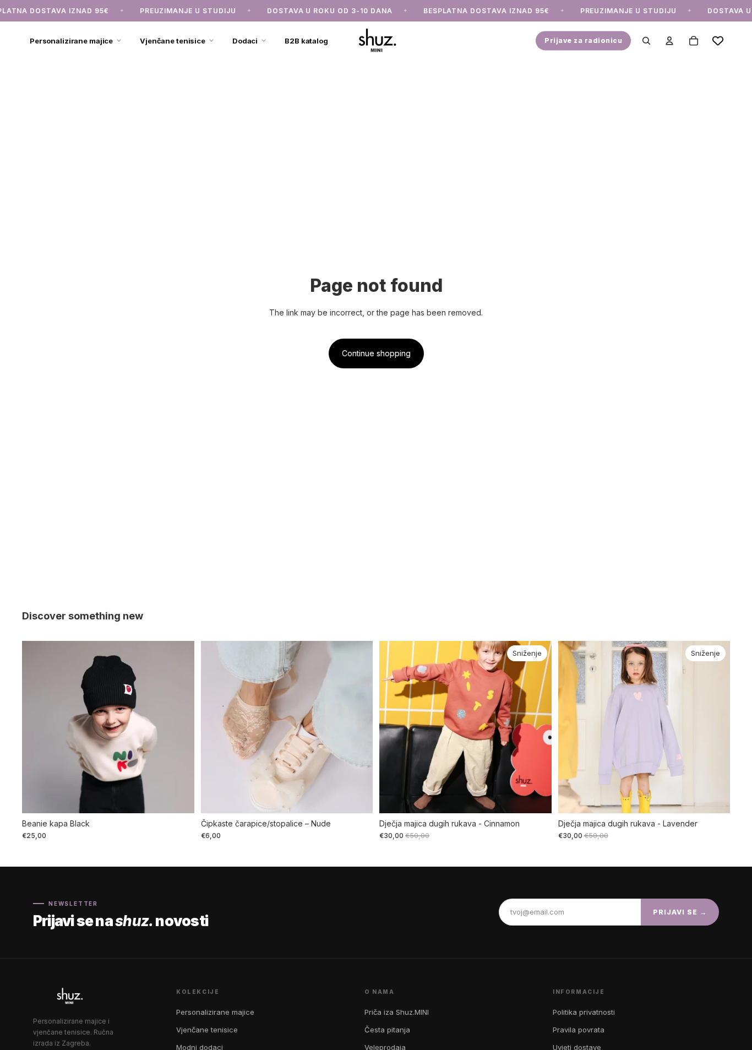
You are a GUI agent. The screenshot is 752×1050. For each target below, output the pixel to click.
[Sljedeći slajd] (177, 727)
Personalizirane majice (71, 40)
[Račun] (669, 41)
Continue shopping (376, 353)
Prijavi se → (680, 912)
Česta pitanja (387, 1029)
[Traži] (646, 41)
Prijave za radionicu (583, 40)
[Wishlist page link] (717, 40)
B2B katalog (306, 40)
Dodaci (245, 40)
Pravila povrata (578, 1029)
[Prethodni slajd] (38, 727)
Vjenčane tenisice (172, 40)
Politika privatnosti (584, 1012)
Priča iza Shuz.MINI (396, 1012)
